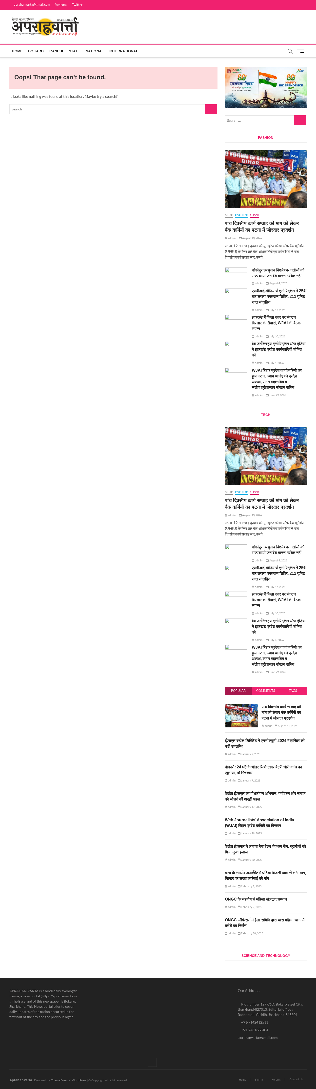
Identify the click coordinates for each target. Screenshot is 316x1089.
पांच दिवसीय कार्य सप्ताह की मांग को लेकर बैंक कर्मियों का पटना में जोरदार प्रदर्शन (281, 712)
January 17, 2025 (251, 806)
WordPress (79, 1080)
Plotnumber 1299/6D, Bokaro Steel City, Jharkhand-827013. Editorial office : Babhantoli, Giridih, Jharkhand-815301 (270, 1009)
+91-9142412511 (254, 1022)
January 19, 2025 (251, 833)
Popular (238, 691)
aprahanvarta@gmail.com (31, 4)
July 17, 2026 (277, 309)
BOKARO (36, 51)
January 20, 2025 (251, 859)
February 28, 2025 (251, 933)
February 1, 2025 (250, 886)
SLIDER (254, 215)
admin (231, 238)
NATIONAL (95, 51)
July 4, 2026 (276, 362)
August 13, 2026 (252, 238)
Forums (276, 1079)
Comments (265, 691)
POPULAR (241, 215)
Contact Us (296, 1079)
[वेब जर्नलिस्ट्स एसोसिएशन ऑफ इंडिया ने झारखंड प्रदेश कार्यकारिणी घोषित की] (236, 349)
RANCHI (56, 51)
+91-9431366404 (254, 1030)
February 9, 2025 (250, 906)
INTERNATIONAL (123, 51)
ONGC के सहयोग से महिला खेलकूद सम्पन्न (256, 899)
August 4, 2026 (278, 283)
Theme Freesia (60, 1080)
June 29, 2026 (277, 395)
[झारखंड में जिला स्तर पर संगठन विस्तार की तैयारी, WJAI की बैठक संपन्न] (236, 322)
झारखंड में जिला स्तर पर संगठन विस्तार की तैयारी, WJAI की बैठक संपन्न (276, 323)
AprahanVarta (20, 1079)
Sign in (259, 1079)
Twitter (77, 5)
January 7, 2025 (250, 754)
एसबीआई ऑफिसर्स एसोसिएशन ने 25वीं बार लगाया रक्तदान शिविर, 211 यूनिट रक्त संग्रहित (279, 296)
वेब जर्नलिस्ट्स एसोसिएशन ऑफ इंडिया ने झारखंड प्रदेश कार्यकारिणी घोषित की (279, 349)
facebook (61, 5)
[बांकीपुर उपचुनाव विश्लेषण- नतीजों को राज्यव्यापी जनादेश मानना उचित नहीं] (236, 275)
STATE (74, 51)
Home (17, 51)
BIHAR (229, 215)
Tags (293, 691)
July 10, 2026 (277, 336)
